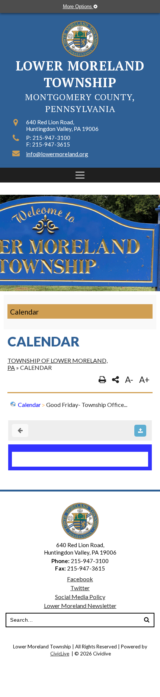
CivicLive (59, 654)
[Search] (146, 620)
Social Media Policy (80, 596)
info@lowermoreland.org (57, 154)
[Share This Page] (115, 380)
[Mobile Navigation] (80, 175)
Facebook (80, 578)
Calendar (24, 312)
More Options (78, 6)
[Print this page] (102, 380)
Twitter (80, 587)
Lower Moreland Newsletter (80, 605)
